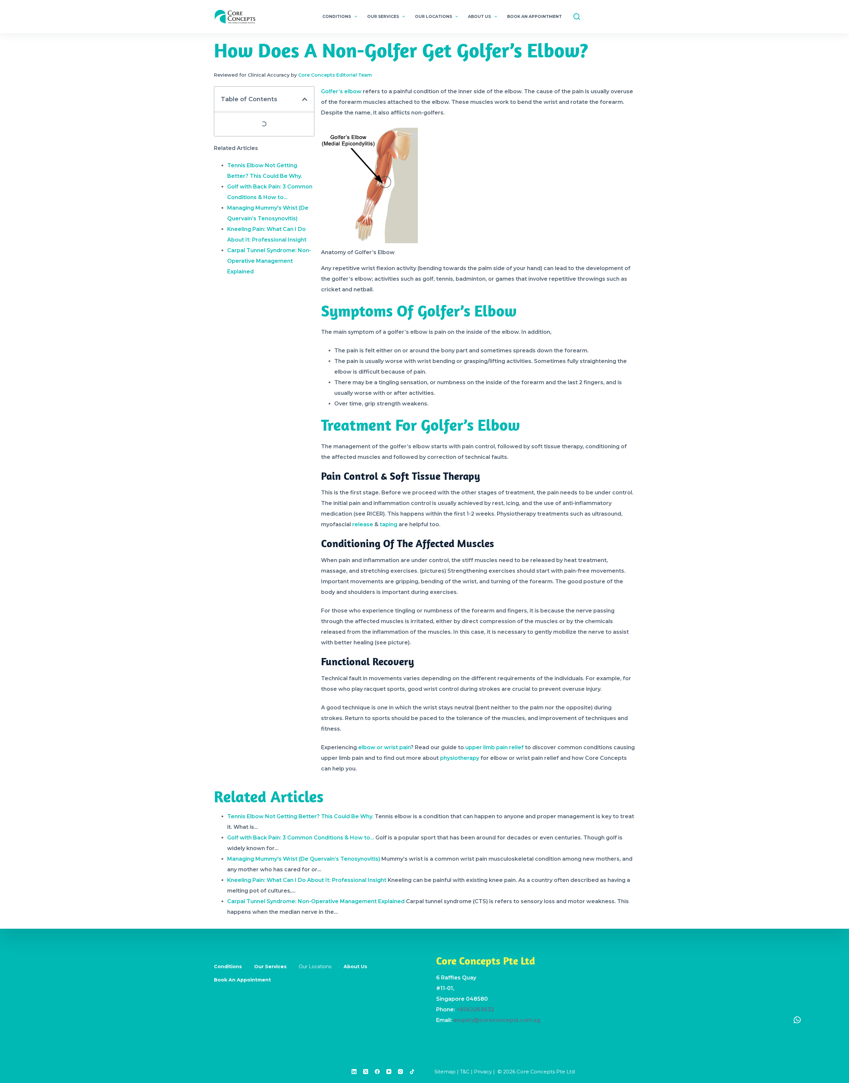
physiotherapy (459, 758)
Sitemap (445, 1071)
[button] (304, 99)
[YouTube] (388, 1071)
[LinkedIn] (354, 1071)
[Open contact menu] (797, 1019)
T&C (465, 1071)
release (362, 524)
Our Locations (433, 16)
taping (388, 524)
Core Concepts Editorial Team (335, 75)
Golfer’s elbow (341, 91)
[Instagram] (400, 1071)
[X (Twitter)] (365, 1071)
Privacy (483, 1071)
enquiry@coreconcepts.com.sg (496, 1020)
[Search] (576, 16)
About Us (479, 16)
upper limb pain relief (494, 747)
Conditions (336, 16)
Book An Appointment (534, 16)
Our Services (383, 16)
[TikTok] (412, 1071)
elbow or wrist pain (384, 747)
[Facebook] (377, 1071)
